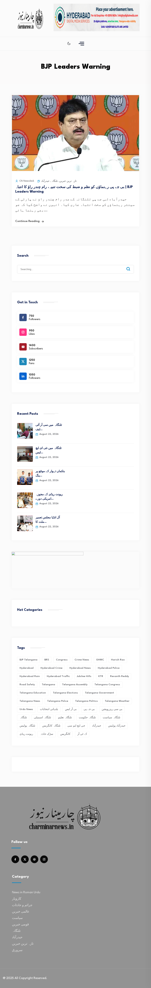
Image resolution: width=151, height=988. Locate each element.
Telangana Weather (117, 701)
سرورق (17, 950)
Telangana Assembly (74, 684)
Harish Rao (118, 659)
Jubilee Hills (84, 676)
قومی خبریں (20, 924)
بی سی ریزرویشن (112, 709)
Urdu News (26, 709)
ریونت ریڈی (26, 734)
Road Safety (27, 684)
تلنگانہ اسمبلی (42, 717)
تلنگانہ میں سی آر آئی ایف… (49, 427)
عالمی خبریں (20, 911)
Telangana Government (99, 692)
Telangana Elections (65, 692)
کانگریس (65, 734)
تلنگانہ (54, 181)
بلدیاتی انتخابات (49, 709)
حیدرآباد (45, 181)
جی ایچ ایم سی (76, 726)
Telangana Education (33, 692)
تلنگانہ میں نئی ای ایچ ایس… (49, 450)
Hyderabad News (80, 668)
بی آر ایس (71, 709)
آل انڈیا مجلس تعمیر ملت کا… (48, 519)
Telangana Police (57, 701)
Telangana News (30, 701)
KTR (100, 676)
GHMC (100, 659)
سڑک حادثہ (46, 734)
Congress (62, 659)
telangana (48, 684)
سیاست (17, 918)
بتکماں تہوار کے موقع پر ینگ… (50, 473)
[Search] (131, 266)
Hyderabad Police (109, 668)
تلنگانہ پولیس (27, 726)
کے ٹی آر (82, 734)
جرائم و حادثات (22, 905)
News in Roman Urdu (26, 892)
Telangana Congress (107, 684)
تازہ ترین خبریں (68, 181)
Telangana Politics (86, 701)
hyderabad (27, 668)
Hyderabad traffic (58, 676)
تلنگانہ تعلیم (65, 717)
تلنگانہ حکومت (87, 717)
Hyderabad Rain (30, 676)
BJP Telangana (28, 659)
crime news (82, 659)
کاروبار (16, 898)
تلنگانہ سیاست (111, 717)
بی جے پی (89, 709)
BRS (46, 659)
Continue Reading (27, 221)
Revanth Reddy (119, 676)
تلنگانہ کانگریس (51, 726)
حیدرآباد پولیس (116, 726)
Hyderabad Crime (51, 668)
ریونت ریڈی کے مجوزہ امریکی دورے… (49, 496)
